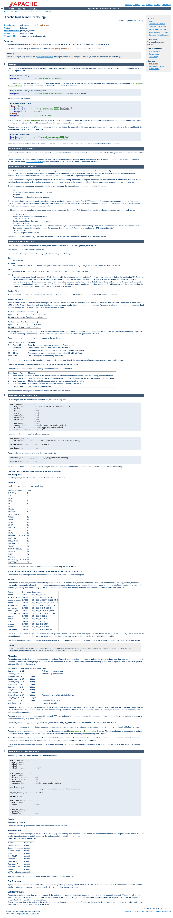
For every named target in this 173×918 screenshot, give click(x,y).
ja (143, 21)
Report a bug (166, 5)
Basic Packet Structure (157, 29)
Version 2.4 (40, 12)
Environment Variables (157, 24)
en (135, 21)
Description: (9, 25)
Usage (151, 21)
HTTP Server (16, 12)
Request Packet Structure (158, 32)
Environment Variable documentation (156, 68)
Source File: (9, 33)
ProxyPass (137, 83)
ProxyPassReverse (32, 121)
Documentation (28, 12)
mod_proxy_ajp (71, 49)
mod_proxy (44, 25)
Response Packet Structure (159, 35)
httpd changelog (154, 51)
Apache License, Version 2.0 (28, 914)
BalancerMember (15, 86)
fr (139, 21)
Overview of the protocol (158, 27)
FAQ (143, 5)
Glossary (149, 5)
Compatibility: (10, 36)
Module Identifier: (12, 31)
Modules (128, 5)
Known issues (154, 54)
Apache (6, 12)
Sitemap (157, 5)
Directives (136, 5)
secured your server (45, 57)
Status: (7, 28)
